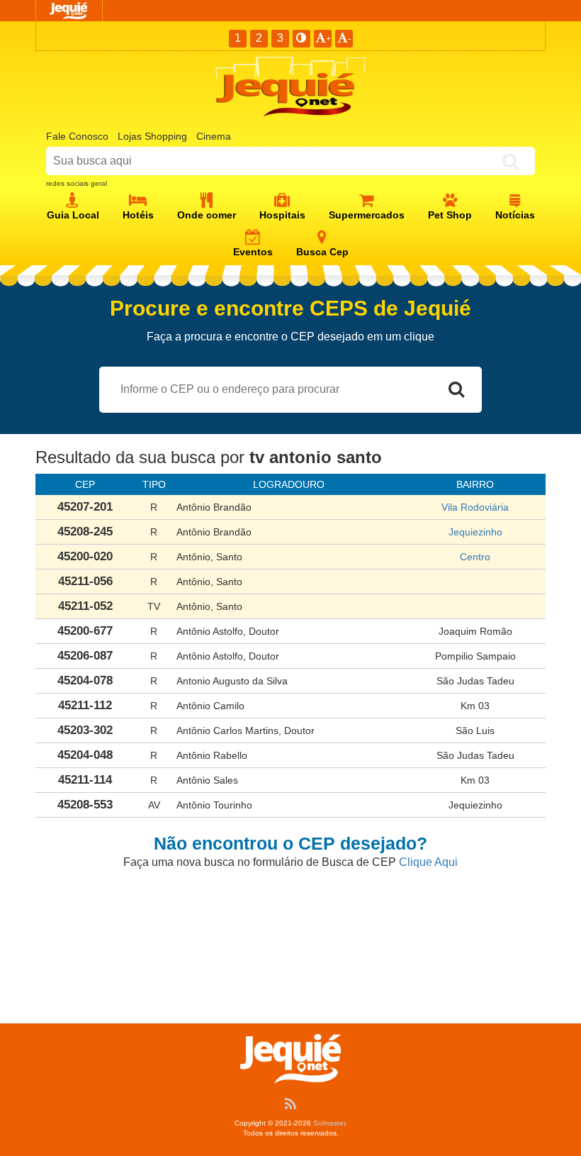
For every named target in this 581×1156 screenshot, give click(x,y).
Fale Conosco (77, 136)
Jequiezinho (475, 532)
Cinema (213, 136)
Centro (475, 556)
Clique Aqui (428, 862)
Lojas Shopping (152, 136)
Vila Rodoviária (475, 507)
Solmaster (329, 1123)
